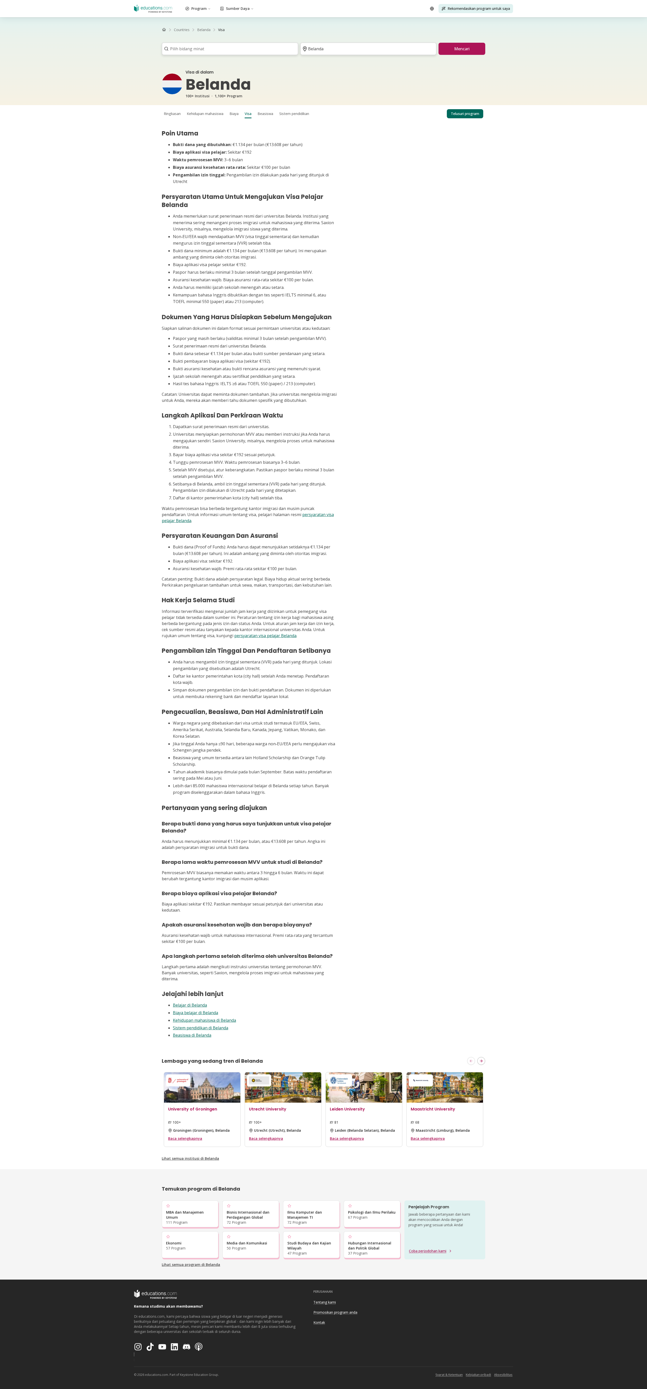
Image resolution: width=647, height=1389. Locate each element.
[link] (221, 29)
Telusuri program (465, 113)
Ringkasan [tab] (172, 113)
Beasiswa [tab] (265, 113)
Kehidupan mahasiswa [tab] (205, 113)
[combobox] (228, 49)
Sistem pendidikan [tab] (294, 113)
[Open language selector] (431, 8)
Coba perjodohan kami (427, 1250)
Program (199, 8)
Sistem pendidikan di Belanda (200, 1028)
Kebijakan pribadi (478, 1375)
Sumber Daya (238, 8)
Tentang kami (324, 1302)
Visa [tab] (248, 113)
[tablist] (323, 113)
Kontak (319, 1322)
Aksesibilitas (503, 1375)
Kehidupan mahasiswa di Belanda (204, 1020)
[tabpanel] (323, 584)
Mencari (462, 49)
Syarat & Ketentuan (449, 1375)
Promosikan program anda (335, 1312)
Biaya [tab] (234, 113)
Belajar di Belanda (190, 1005)
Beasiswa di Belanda (192, 1035)
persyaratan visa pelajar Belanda (265, 635)
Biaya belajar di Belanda (195, 1012)
